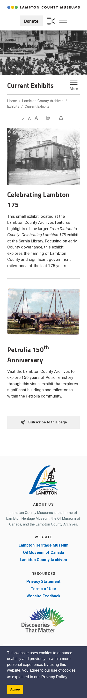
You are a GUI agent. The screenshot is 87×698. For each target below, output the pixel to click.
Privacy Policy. (54, 677)
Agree (15, 689)
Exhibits (13, 106)
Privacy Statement (43, 581)
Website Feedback (43, 596)
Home (12, 101)
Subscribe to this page (47, 422)
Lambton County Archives (43, 101)
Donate (31, 20)
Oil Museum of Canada (43, 552)
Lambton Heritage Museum (43, 545)
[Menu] (74, 83)
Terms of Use (43, 588)
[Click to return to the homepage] (43, 7)
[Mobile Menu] (63, 21)
